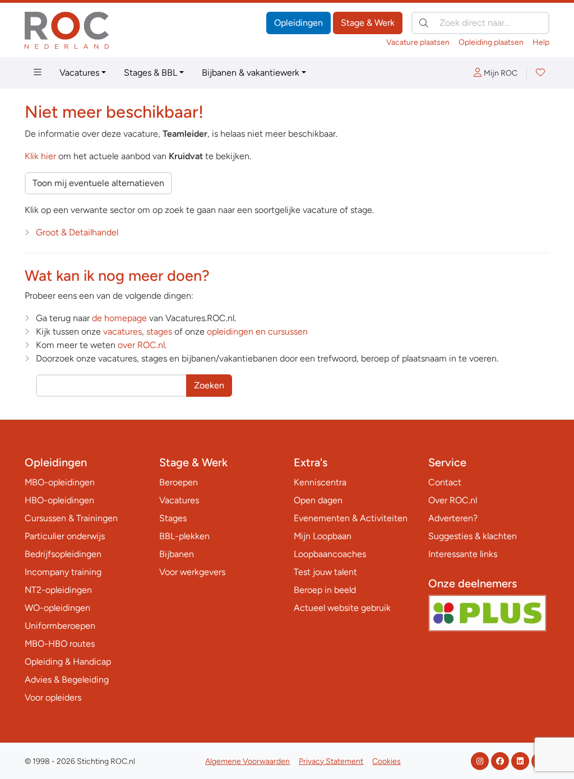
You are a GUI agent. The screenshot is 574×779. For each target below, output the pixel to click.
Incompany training (63, 572)
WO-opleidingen (57, 607)
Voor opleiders (53, 697)
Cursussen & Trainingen (71, 518)
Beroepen (178, 482)
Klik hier (40, 156)
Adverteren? (453, 518)
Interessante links (462, 554)
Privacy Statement (331, 761)
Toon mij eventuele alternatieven (98, 183)
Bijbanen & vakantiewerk (250, 72)
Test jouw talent (325, 572)
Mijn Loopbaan (322, 536)
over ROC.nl (141, 345)
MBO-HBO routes (60, 643)
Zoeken (209, 385)
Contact (444, 482)
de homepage (119, 318)
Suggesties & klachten (472, 536)
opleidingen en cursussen (257, 331)
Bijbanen (176, 554)
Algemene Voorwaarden (247, 761)
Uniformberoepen (60, 625)
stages (159, 331)
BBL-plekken (184, 536)
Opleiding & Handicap (68, 661)
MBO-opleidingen (60, 482)
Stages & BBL (150, 72)
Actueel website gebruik (342, 607)
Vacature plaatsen (418, 42)
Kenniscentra (320, 482)
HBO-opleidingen (59, 500)
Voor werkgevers (192, 572)
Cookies (386, 761)
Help (541, 42)
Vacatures (79, 72)
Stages (173, 518)
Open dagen (318, 500)
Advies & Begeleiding (67, 679)
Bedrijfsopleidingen (63, 554)
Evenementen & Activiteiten (351, 518)
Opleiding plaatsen (491, 42)
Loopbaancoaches (330, 554)
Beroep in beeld (325, 590)
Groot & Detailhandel (77, 232)
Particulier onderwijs (65, 536)
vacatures (122, 331)
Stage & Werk (368, 22)
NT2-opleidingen (58, 590)
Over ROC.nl (452, 500)
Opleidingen (298, 22)
